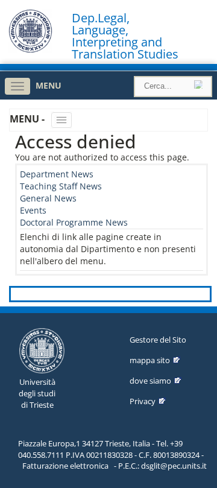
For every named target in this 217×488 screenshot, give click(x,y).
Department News (56, 174)
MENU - (28, 118)
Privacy (143, 401)
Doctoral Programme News (74, 222)
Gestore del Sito (158, 339)
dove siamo (150, 380)
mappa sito (150, 360)
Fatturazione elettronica (65, 465)
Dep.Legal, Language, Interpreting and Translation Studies (125, 36)
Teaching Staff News (61, 186)
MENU (48, 85)
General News (48, 198)
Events (33, 210)
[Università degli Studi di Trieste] (30, 49)
